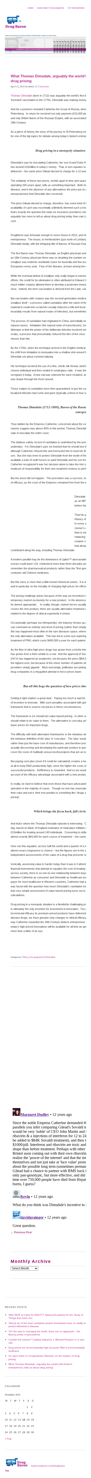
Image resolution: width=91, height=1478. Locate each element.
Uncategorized (36, 957)
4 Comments (42, 86)
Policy (25, 957)
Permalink (50, 957)
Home (30, 8)
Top (7, 1470)
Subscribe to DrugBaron (50, 8)
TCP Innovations (75, 8)
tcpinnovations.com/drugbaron (48, 1465)
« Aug (8, 1438)
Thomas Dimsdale (21, 95)
